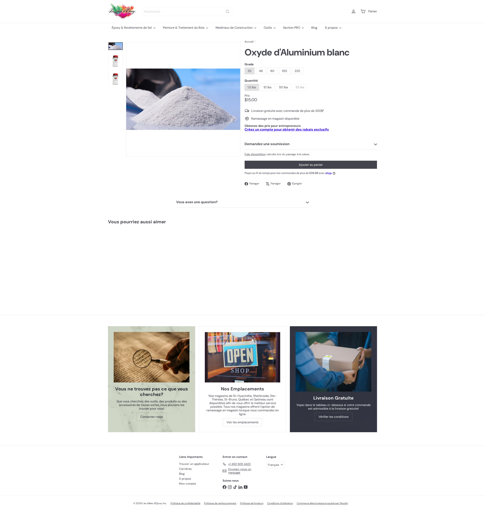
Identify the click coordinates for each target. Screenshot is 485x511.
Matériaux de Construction (234, 28)
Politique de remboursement (220, 503)
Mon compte (187, 484)
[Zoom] (183, 99)
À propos (331, 28)
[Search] (227, 11)
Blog (314, 28)
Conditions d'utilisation (280, 503)
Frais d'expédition (255, 154)
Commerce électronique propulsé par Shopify (322, 503)
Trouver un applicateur (194, 464)
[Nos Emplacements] (242, 357)
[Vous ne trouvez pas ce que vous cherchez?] (151, 357)
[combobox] (187, 11)
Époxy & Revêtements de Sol (132, 28)
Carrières (185, 469)
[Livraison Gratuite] (333, 362)
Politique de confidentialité (185, 503)
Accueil (249, 41)
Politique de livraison (251, 503)
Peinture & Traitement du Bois (184, 28)
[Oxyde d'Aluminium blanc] (130, 262)
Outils (268, 28)
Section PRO (292, 28)
